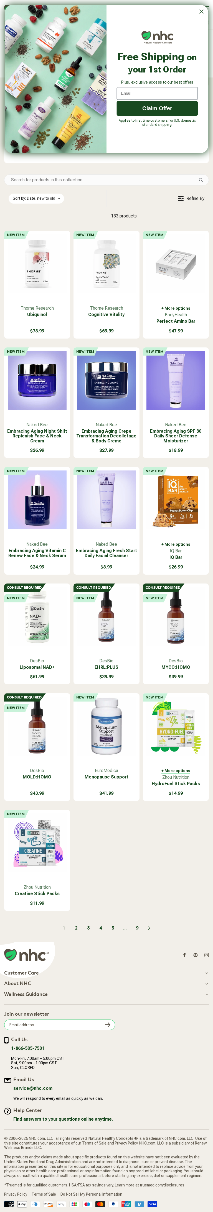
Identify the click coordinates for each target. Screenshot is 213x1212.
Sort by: (34, 198)
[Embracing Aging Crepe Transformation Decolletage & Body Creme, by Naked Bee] (106, 380)
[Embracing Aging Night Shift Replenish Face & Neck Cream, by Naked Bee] (37, 380)
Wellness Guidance (26, 994)
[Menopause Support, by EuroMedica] (106, 726)
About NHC (17, 984)
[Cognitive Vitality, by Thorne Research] (106, 264)
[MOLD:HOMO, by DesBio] (37, 726)
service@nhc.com (32, 1088)
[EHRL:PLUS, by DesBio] (106, 616)
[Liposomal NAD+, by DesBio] (37, 616)
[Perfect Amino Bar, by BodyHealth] (176, 264)
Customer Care (21, 973)
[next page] (149, 928)
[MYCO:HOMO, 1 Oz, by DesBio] (176, 616)
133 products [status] (124, 216)
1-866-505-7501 (27, 1048)
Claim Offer (157, 108)
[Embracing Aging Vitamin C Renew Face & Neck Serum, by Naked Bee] (37, 500)
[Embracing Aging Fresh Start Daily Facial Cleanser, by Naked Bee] (106, 500)
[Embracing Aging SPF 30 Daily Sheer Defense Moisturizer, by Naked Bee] (176, 380)
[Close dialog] (201, 11)
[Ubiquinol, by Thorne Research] (37, 264)
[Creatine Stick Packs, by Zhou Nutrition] (37, 843)
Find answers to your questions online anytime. (63, 1119)
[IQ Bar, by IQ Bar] (176, 500)
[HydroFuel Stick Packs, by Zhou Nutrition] (176, 726)
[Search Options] (203, 180)
